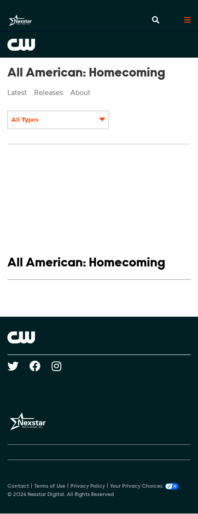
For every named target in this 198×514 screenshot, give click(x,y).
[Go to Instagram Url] (62, 366)
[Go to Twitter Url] (18, 366)
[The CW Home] (99, 45)
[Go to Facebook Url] (40, 366)
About (80, 92)
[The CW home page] (99, 337)
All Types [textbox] (25, 120)
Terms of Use (49, 486)
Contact (18, 486)
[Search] (156, 20)
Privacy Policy (87, 486)
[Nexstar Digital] (20, 20)
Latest (17, 92)
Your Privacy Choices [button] (136, 486)
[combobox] (58, 120)
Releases (48, 92)
